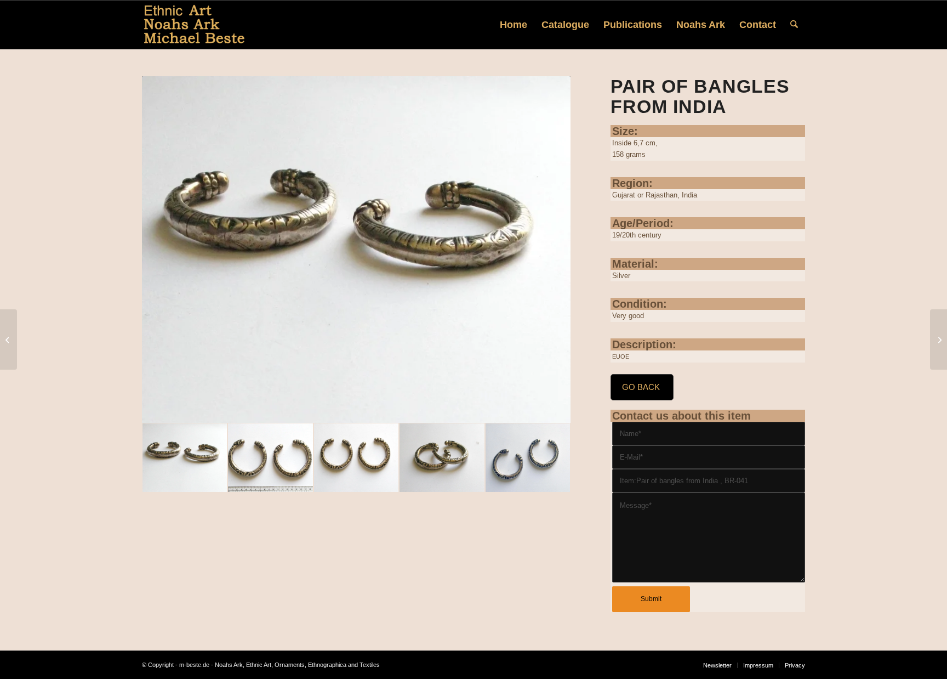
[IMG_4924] (356, 249)
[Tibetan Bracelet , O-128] (938, 339)
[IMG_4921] (441, 458)
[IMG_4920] (528, 458)
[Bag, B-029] (8, 339)
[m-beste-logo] (194, 25)
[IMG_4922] (356, 458)
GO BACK (641, 387)
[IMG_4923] (270, 458)
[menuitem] (513, 25)
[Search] (794, 25)
